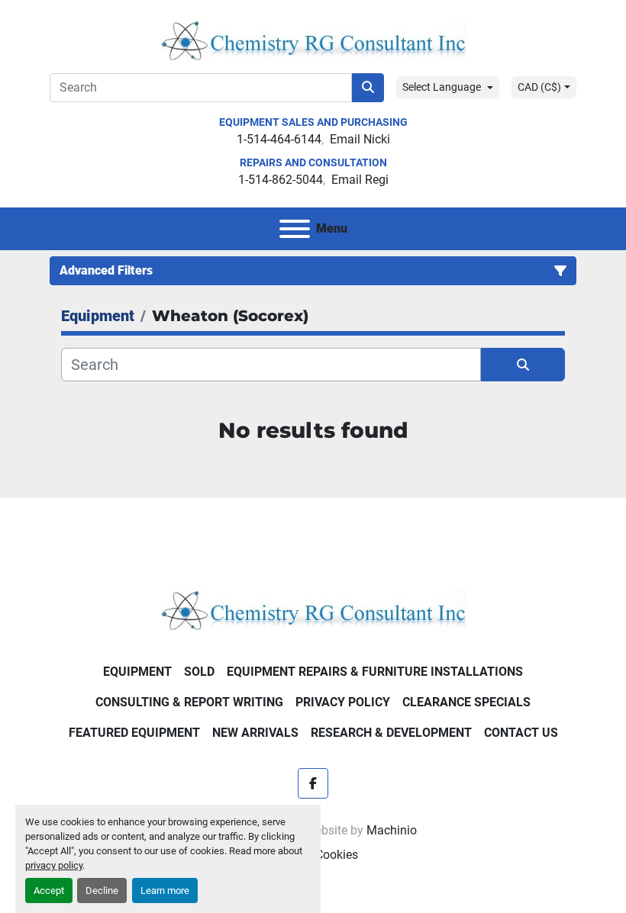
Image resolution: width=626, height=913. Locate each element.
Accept (49, 890)
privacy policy (53, 865)
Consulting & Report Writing (189, 702)
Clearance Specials (466, 702)
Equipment (137, 671)
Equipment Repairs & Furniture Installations (375, 671)
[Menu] (294, 229)
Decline (102, 890)
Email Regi (360, 179)
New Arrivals (255, 732)
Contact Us (521, 732)
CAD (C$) (539, 87)
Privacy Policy (342, 702)
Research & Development (391, 732)
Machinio (391, 830)
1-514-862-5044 (280, 179)
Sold (199, 671)
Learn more (164, 890)
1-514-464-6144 (279, 139)
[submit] (368, 87)
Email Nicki (360, 139)
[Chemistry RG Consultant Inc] (313, 608)
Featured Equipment (134, 732)
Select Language (441, 87)
